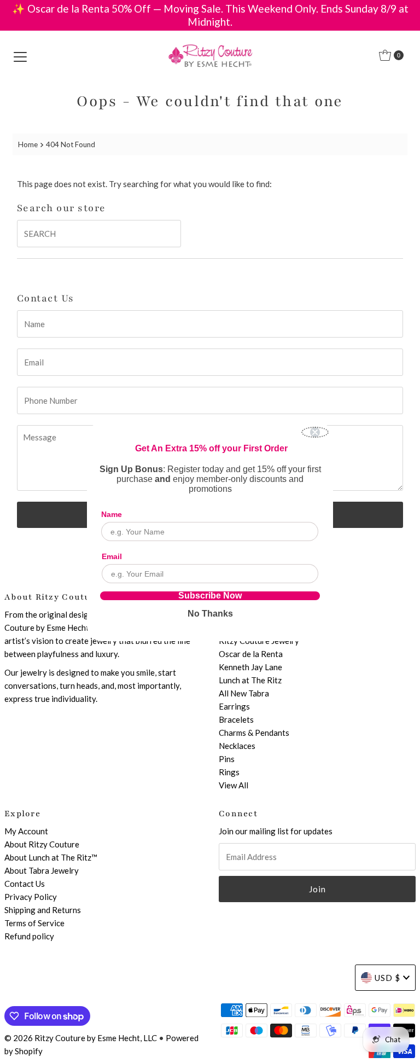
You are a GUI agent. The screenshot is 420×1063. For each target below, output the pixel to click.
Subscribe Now (210, 595)
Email (112, 556)
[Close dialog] (315, 432)
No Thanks (210, 613)
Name (111, 514)
